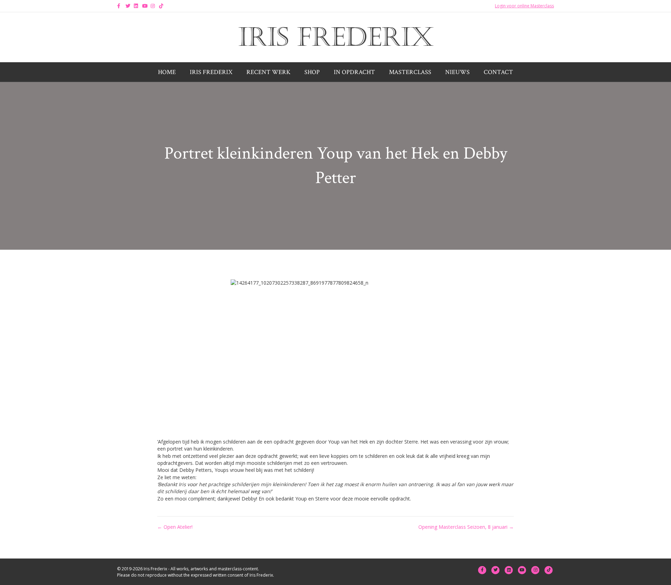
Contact (498, 72)
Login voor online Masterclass (524, 6)
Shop (312, 72)
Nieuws (457, 72)
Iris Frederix (211, 72)
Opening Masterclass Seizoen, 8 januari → (466, 527)
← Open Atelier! (175, 527)
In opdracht (354, 72)
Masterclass (410, 72)
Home (167, 72)
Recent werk (268, 72)
